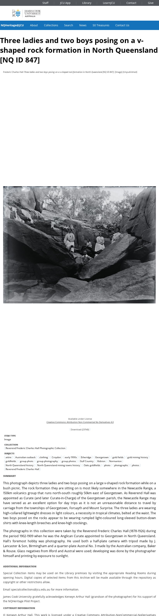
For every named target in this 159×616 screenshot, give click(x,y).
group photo (26, 461)
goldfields (11, 461)
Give (151, 3)
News (82, 25)
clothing (43, 457)
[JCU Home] (26, 13)
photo (107, 465)
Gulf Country (86, 461)
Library (86, 3)
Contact (131, 3)
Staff (45, 3)
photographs (121, 465)
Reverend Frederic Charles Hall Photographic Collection (35, 448)
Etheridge (86, 457)
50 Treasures (101, 25)
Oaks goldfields (92, 465)
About (34, 25)
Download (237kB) (80, 429)
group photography (47, 461)
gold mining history (137, 457)
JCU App (65, 3)
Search (68, 25)
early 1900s (71, 457)
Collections (51, 25)
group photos (69, 461)
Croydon (56, 457)
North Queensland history (19, 465)
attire (8, 457)
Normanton (115, 461)
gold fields (118, 457)
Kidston (101, 461)
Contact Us (122, 25)
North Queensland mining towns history (58, 465)
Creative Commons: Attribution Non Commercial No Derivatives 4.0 (80, 422)
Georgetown (102, 457)
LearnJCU (109, 3)
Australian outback (25, 457)
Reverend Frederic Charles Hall (22, 469)
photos (135, 465)
